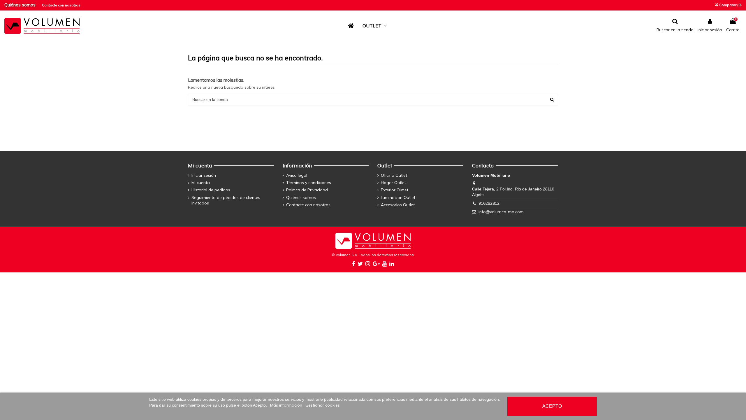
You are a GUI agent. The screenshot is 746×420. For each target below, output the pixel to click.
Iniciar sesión (203, 175)
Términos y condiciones (308, 182)
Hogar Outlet (393, 182)
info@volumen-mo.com (501, 211)
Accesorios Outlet (398, 204)
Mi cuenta (200, 182)
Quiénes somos (20, 5)
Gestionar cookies (322, 405)
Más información (286, 405)
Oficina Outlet (394, 175)
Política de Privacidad (307, 189)
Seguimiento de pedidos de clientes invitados (225, 200)
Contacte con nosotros (61, 5)
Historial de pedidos (210, 189)
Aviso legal (296, 175)
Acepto (552, 406)
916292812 (488, 203)
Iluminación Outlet (398, 197)
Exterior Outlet (394, 189)
